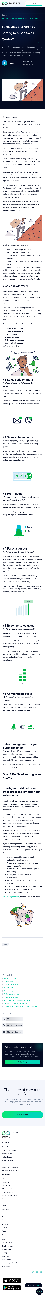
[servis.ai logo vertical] (6, 1134)
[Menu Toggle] (23, 3)
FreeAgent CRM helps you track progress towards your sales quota (23, 1006)
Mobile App (5, 1213)
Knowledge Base (7, 1246)
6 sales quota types (10, 978)
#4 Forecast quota (10, 991)
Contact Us (5, 1227)
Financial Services (7, 1164)
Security (4, 1253)
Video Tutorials (6, 1249)
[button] (12, 1019)
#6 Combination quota (11, 997)
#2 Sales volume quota (11, 984)
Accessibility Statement (9, 1263)
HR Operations (6, 1179)
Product (4, 1205)
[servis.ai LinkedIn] (41, 1272)
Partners (4, 1231)
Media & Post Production (10, 1167)
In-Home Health (7, 1154)
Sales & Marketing (7, 1189)
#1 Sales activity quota (11, 981)
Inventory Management (9, 1195)
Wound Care (6, 1147)
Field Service (6, 1182)
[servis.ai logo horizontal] (11, 3)
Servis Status (6, 1266)
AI (2, 1216)
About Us (5, 1224)
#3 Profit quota (8, 988)
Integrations (5, 1209)
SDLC (3, 1199)
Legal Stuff (5, 1256)
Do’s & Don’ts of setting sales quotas (15, 1003)
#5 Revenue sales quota (11, 994)
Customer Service (7, 1185)
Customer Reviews (8, 1242)
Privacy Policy (6, 1259)
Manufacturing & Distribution (11, 1170)
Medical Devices (7, 1157)
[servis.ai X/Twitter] (33, 1272)
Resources (5, 1235)
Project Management (8, 1192)
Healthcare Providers (9, 1150)
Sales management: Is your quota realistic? (17, 1000)
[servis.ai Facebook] (37, 1272)
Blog (3, 15)
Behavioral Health (7, 1160)
